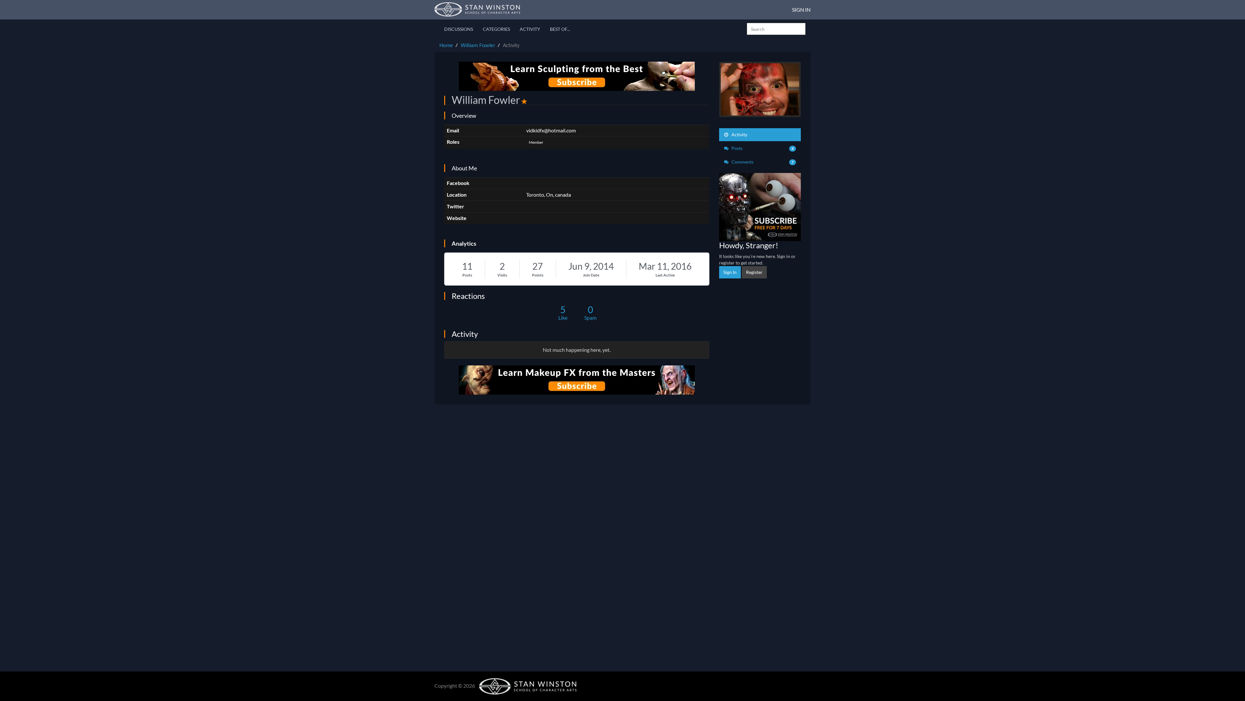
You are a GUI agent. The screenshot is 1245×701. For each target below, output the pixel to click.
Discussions (458, 29)
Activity (530, 29)
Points (537, 275)
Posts (467, 275)
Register (754, 272)
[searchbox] (776, 29)
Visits (502, 275)
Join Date (591, 275)
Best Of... (560, 29)
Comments (762, 162)
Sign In (801, 9)
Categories (496, 29)
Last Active (665, 275)
